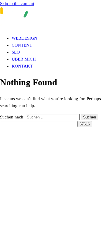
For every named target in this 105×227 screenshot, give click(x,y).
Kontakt (22, 66)
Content (22, 45)
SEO (16, 52)
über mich (24, 59)
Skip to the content (17, 3)
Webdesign (24, 38)
